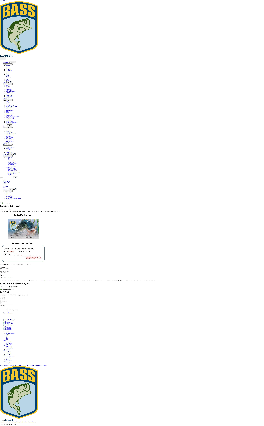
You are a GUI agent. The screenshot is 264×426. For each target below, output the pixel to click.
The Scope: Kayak (10, 105)
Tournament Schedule (10, 333)
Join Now (11, 277)
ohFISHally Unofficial (10, 113)
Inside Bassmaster (9, 110)
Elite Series (8, 69)
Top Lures (8, 151)
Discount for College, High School (13, 198)
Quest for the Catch (10, 118)
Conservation (8, 130)
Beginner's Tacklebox (10, 147)
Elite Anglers (8, 341)
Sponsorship (43, 365)
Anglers (4, 82)
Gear (4, 143)
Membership (5, 154)
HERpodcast (8, 109)
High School (8, 76)
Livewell (7, 112)
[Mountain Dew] (6, 318)
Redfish (7, 80)
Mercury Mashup (9, 115)
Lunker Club (8, 363)
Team (7, 79)
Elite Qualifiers (9, 70)
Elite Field (8, 86)
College (7, 75)
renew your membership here (47, 280)
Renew (9, 159)
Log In (9, 174)
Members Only (9, 167)
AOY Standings (9, 89)
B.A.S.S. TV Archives (13, 170)
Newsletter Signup (10, 196)
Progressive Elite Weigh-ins (11, 122)
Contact (14, 421)
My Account (11, 164)
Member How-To (12, 168)
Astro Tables (8, 351)
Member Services (9, 157)
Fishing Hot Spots (9, 139)
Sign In (2, 275)
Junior (7, 78)
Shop (4, 180)
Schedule (7, 66)
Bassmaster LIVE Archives (11, 106)
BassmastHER (9, 96)
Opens (7, 71)
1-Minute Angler (9, 137)
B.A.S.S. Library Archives (14, 172)
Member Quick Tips (12, 169)
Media (23, 421)
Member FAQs (9, 199)
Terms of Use (6, 421)
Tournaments (5, 62)
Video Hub (8, 102)
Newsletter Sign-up (12, 165)
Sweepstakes (5, 186)
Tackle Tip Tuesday (10, 117)
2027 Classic (8, 68)
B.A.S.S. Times (11, 162)
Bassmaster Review (10, 123)
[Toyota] (11, 311)
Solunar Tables (9, 138)
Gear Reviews (9, 148)
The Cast (7, 104)
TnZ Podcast (8, 120)
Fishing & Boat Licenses (11, 133)
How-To (4, 125)
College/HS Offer (12, 161)
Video (4, 98)
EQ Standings (9, 87)
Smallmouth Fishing (10, 135)
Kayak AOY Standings (11, 91)
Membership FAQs (12, 163)
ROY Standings (9, 90)
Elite (6, 335)
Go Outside (11, 365)
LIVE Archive (9, 346)
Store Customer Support (30, 421)
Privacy (1, 421)
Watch (4, 183)
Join (9, 158)
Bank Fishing (8, 136)
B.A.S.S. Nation (6, 181)
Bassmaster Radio (9, 95)
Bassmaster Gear (9, 152)
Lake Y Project (9, 111)
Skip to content (3, 0)
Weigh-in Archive (9, 121)
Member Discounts (12, 173)
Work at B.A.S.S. (37, 365)
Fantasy (4, 185)
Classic (7, 334)
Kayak (7, 74)
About (11, 421)
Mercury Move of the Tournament (13, 116)
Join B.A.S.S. (6, 189)
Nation (7, 73)
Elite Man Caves (9, 94)
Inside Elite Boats (9, 92)
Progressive (8, 131)
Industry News (9, 149)
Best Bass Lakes (9, 132)
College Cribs (8, 107)
